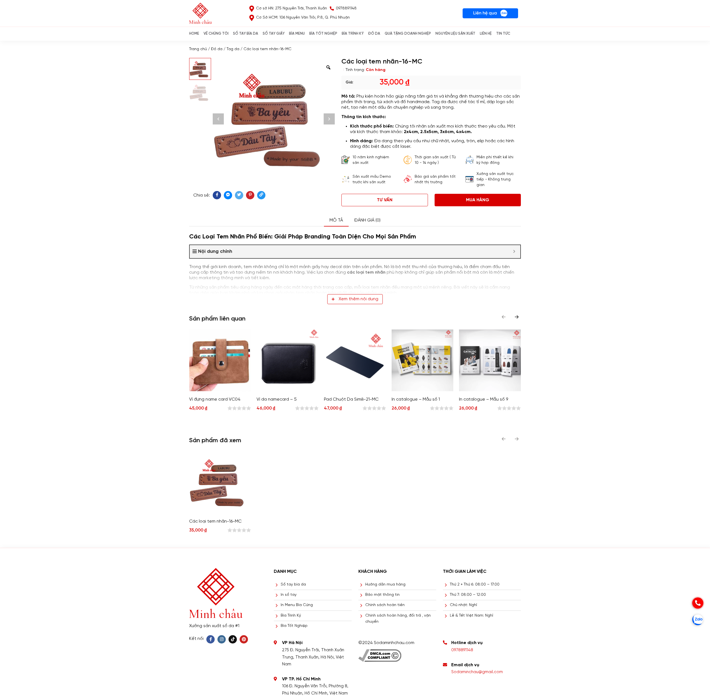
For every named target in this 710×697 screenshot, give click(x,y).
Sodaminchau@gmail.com (477, 672)
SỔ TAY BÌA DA (245, 33)
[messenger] (228, 195)
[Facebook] (210, 639)
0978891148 (462, 650)
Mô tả (336, 220)
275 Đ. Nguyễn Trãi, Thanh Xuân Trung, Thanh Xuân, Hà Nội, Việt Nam (313, 657)
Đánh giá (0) (367, 220)
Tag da (233, 49)
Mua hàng (477, 200)
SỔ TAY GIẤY (274, 33)
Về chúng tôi (216, 33)
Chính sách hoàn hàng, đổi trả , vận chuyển (398, 619)
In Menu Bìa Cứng (297, 605)
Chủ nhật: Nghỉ (463, 605)
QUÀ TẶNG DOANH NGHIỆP (408, 33)
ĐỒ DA (374, 33)
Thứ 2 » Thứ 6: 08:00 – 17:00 (474, 584)
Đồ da (216, 49)
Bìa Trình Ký (291, 616)
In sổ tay (288, 595)
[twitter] (239, 195)
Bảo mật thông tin (382, 595)
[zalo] (697, 619)
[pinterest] (250, 195)
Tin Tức (503, 33)
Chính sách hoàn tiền (385, 605)
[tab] (336, 221)
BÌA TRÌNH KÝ (353, 33)
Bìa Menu (297, 33)
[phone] (697, 603)
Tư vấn (384, 200)
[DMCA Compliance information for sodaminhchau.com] (379, 653)
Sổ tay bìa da (293, 584)
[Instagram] (221, 639)
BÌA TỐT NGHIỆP (323, 33)
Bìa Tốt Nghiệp (294, 626)
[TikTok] (233, 639)
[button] (517, 317)
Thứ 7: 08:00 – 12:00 (468, 595)
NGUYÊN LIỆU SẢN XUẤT (455, 33)
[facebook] (217, 195)
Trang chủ (198, 49)
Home (194, 33)
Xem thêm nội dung (358, 299)
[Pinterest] (244, 639)
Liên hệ (486, 33)
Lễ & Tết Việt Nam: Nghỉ (471, 616)
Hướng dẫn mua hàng (385, 584)
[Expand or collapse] (514, 251)
